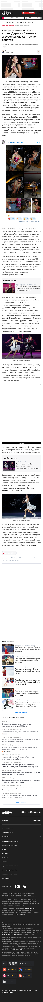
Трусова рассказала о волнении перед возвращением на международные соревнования (21, 740)
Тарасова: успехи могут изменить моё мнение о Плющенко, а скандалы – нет (18, 789)
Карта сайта (6, 878)
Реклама (5, 861)
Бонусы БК (5, 836)
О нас (4, 849)
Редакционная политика (10, 866)
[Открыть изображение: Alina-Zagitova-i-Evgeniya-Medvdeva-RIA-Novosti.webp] (21, 346)
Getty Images (6, 934)
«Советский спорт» (13, 560)
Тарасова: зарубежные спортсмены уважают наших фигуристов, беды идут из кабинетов (19, 748)
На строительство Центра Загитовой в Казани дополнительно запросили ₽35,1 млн (17, 725)
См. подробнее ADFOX (17, 949)
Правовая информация (9, 874)
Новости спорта (7, 828)
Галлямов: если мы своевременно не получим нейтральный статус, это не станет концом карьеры (20, 766)
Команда (5, 857)
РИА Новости (15, 934)
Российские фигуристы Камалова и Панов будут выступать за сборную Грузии (18, 758)
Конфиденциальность (9, 870)
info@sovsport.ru (29, 908)
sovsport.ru (15, 930)
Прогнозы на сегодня (9, 845)
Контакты (5, 853)
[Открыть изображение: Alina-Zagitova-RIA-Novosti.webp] (21, 506)
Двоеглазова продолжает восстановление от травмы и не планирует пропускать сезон (21, 781)
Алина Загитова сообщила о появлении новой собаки (20, 732)
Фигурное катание (8, 25)
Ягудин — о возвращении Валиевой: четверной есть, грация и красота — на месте (19, 797)
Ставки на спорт (7, 832)
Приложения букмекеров (10, 841)
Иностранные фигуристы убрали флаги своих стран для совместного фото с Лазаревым (21, 773)
